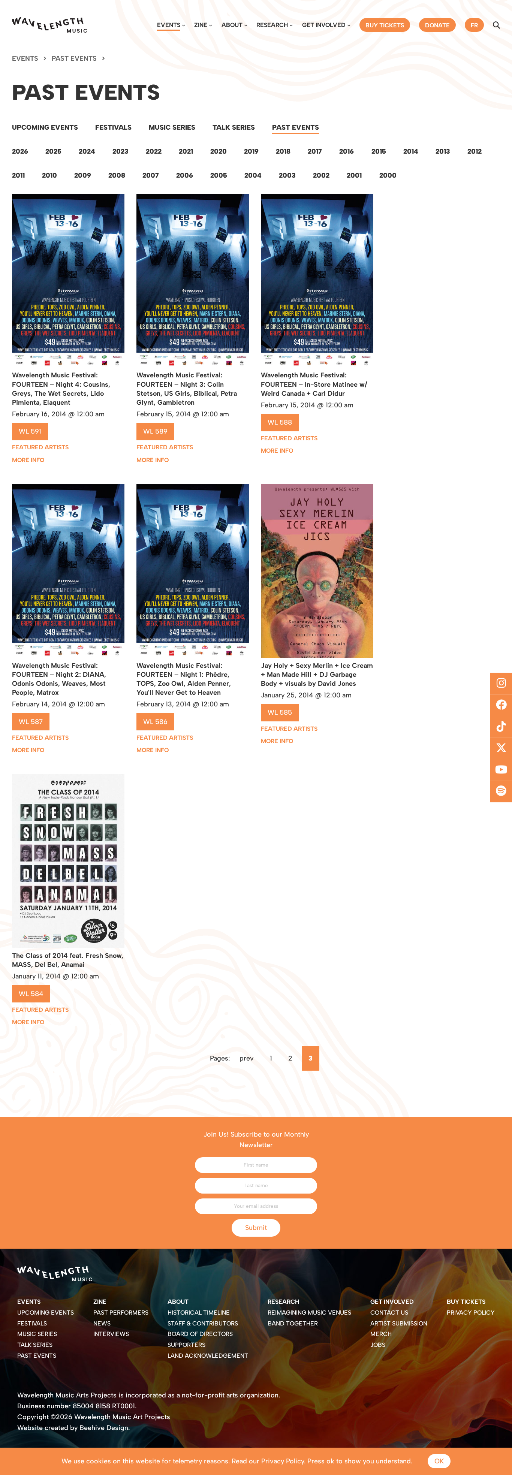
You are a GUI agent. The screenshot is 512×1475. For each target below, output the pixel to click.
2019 (251, 151)
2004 (253, 175)
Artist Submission (398, 1323)
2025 (53, 151)
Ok (439, 1461)
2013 (443, 151)
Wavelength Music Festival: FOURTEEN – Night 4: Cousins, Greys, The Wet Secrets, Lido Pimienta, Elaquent (61, 388)
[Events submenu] (184, 25)
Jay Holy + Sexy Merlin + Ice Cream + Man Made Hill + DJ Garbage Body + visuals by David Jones (317, 674)
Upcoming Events (45, 127)
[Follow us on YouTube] (501, 770)
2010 (49, 175)
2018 (283, 151)
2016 (346, 151)
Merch (381, 1333)
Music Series (172, 127)
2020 (218, 151)
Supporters (186, 1344)
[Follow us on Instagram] (501, 683)
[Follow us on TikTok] (501, 727)
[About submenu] (246, 25)
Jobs (377, 1344)
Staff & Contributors (203, 1323)
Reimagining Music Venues (309, 1312)
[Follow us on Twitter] (501, 748)
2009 (82, 175)
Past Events (295, 127)
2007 (150, 175)
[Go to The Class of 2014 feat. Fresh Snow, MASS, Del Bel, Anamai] (68, 946)
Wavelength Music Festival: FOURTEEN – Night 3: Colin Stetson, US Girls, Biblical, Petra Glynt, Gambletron (186, 388)
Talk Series (234, 127)
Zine (200, 24)
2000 (388, 175)
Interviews (111, 1333)
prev (247, 1058)
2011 (18, 175)
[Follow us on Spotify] (501, 791)
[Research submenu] (291, 25)
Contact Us (389, 1312)
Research (272, 24)
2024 (87, 151)
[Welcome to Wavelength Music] (49, 25)
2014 (410, 151)
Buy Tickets (466, 1301)
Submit (256, 1227)
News (102, 1323)
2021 (186, 151)
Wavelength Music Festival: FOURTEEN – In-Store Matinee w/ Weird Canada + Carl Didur (314, 384)
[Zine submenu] (211, 25)
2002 (321, 175)
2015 (378, 151)
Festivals (113, 127)
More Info (28, 460)
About (232, 24)
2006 (184, 175)
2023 (120, 151)
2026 (20, 151)
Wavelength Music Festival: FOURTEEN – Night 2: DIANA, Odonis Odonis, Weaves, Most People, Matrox (59, 679)
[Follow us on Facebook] (501, 705)
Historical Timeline (199, 1312)
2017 (315, 151)
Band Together (293, 1323)
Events (168, 24)
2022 (154, 151)
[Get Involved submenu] (349, 25)
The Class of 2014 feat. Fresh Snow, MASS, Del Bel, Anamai (67, 959)
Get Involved (324, 24)
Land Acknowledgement (208, 1355)
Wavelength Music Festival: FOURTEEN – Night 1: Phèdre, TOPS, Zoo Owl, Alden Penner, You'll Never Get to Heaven (183, 679)
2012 (474, 151)
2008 (116, 175)
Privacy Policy (471, 1312)
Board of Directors (200, 1333)
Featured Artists (40, 447)
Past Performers (120, 1312)
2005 (218, 175)
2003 (287, 175)
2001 (354, 175)
